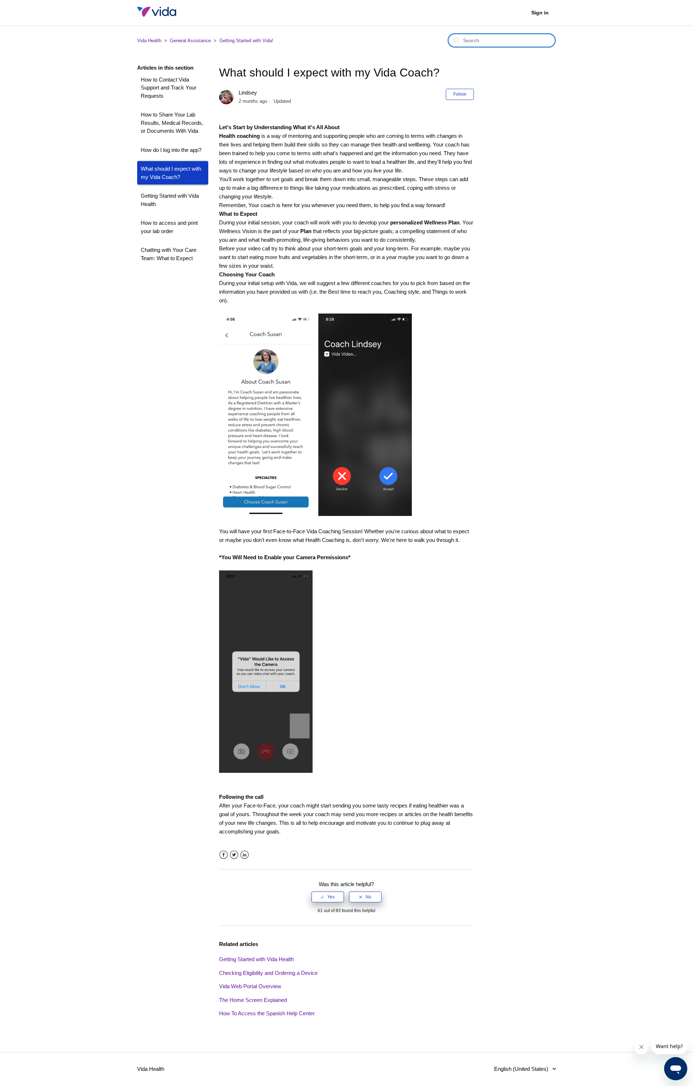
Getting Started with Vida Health (170, 200)
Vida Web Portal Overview (250, 986)
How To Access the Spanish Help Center (267, 1013)
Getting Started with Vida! (246, 40)
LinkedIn (244, 854)
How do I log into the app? (171, 150)
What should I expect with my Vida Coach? (171, 173)
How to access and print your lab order (169, 227)
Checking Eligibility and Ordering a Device (268, 973)
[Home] (156, 16)
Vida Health (149, 40)
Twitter (234, 854)
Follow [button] (459, 94)
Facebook (223, 854)
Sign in (540, 13)
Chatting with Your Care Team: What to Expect (168, 254)
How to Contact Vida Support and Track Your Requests (168, 87)
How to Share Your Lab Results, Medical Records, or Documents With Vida (172, 122)
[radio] (327, 897)
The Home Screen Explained (253, 1000)
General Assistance (190, 40)
